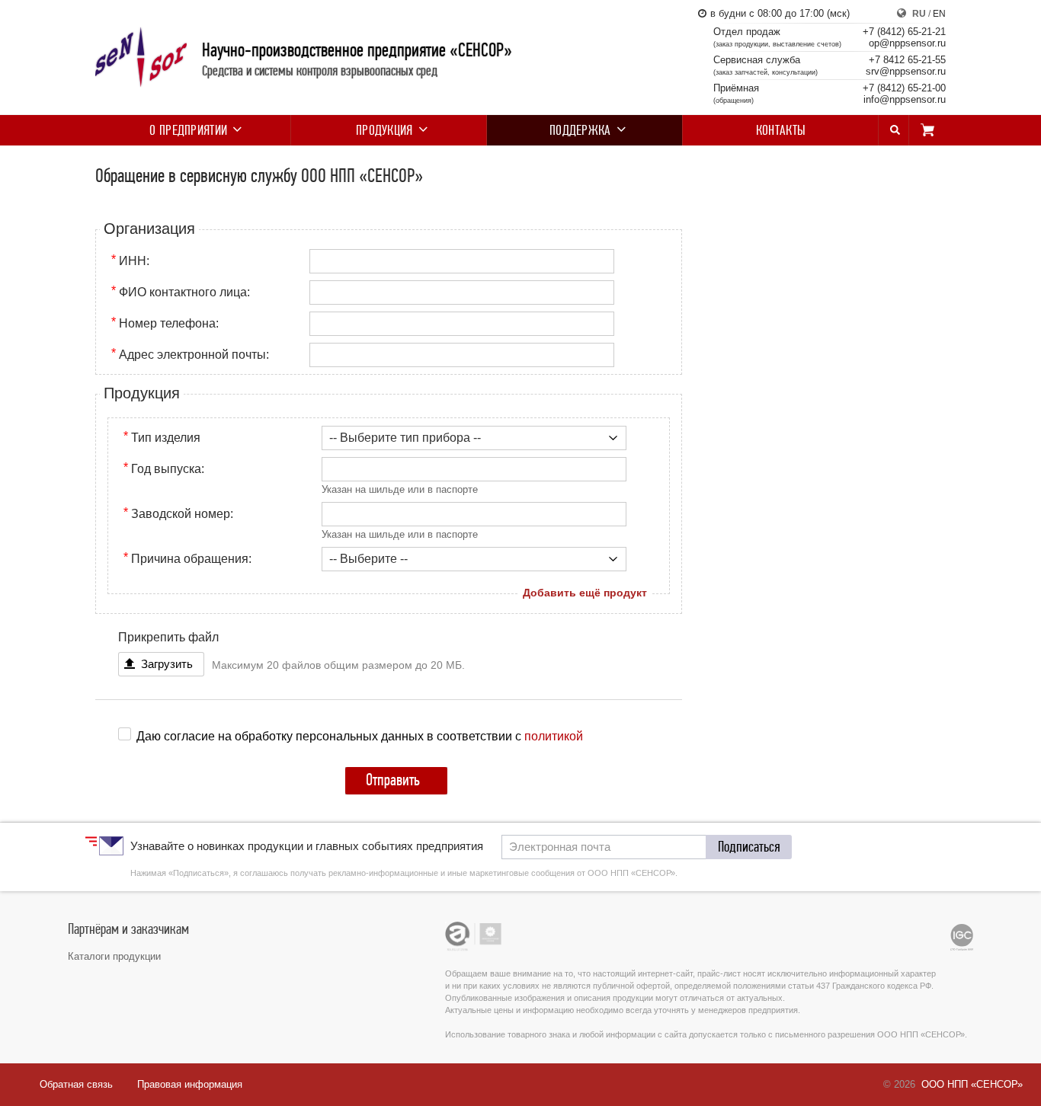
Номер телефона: (169, 323)
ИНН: (134, 260)
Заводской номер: (182, 513)
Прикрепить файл (168, 637)
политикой (553, 735)
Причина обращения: (191, 558)
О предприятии (188, 130)
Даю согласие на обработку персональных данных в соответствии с (359, 735)
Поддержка (580, 130)
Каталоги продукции (114, 956)
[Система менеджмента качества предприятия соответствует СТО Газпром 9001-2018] (961, 937)
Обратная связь (76, 1084)
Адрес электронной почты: (194, 354)
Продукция (384, 130)
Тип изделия (165, 437)
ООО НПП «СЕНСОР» (972, 1084)
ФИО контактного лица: (184, 292)
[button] (749, 847)
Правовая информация (189, 1084)
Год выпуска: (167, 468)
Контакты (781, 130)
